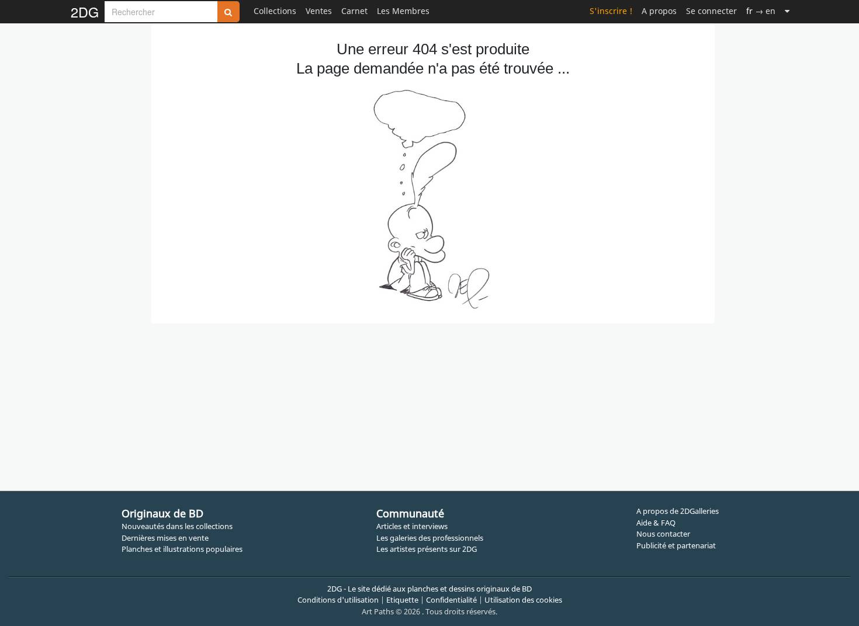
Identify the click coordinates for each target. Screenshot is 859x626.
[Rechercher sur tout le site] (228, 11)
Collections (275, 10)
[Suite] (787, 11)
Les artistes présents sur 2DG (426, 549)
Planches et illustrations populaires (182, 549)
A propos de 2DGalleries (677, 511)
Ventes (319, 10)
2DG (85, 12)
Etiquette (402, 599)
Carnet (354, 10)
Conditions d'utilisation (338, 599)
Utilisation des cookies (523, 599)
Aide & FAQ (656, 522)
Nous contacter (663, 533)
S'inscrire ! (611, 10)
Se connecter (711, 10)
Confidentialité (451, 599)
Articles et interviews (412, 526)
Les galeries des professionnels (429, 538)
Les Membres (403, 10)
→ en (760, 10)
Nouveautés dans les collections (177, 526)
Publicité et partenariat (676, 545)
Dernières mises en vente (165, 538)
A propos (659, 10)
